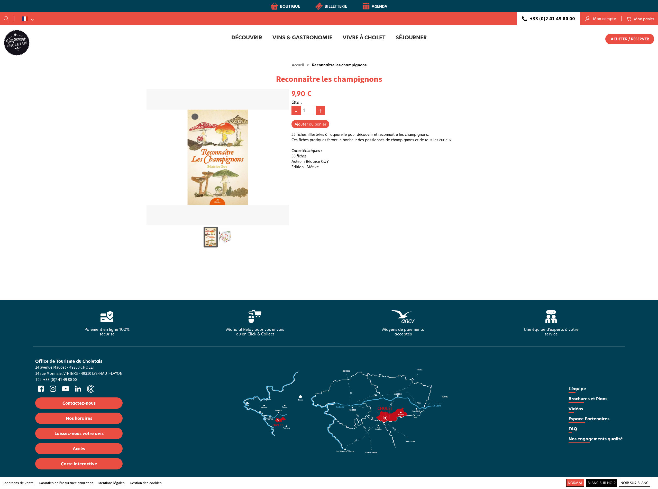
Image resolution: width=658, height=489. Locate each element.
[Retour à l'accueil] (17, 42)
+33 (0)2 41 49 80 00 (552, 18)
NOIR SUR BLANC (634, 483)
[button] (640, 19)
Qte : (296, 102)
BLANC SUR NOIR (602, 483)
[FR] (27, 19)
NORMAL (575, 483)
